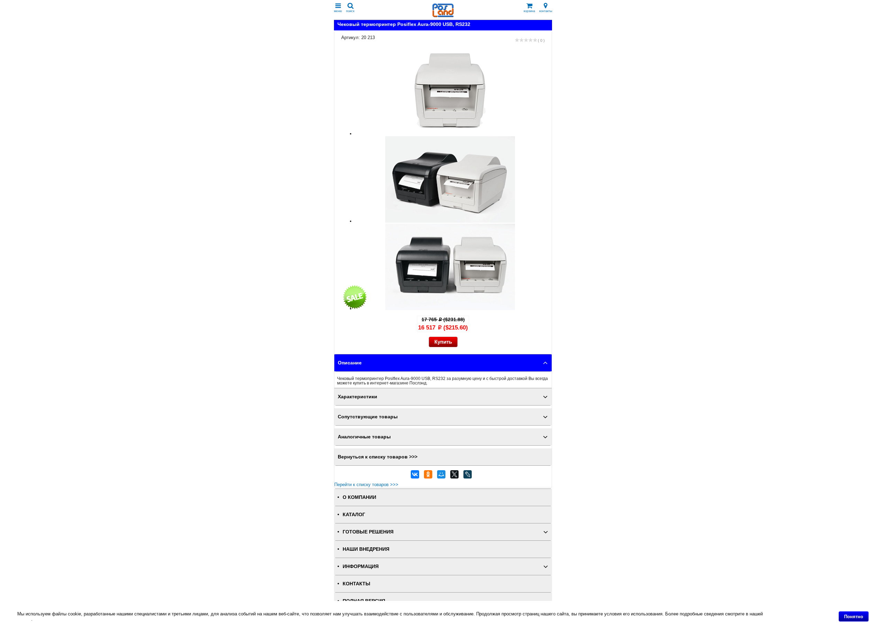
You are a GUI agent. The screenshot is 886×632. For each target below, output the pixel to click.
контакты (545, 11)
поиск (350, 11)
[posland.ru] (443, 15)
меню (338, 11)
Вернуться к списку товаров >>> (377, 456)
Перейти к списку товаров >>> (366, 484)
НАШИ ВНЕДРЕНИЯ (366, 549)
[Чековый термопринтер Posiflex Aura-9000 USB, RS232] (450, 133)
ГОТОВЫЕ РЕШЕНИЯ (368, 532)
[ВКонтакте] (415, 476)
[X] (454, 476)
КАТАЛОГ (354, 514)
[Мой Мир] (441, 476)
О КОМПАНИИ (359, 497)
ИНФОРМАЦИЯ (361, 566)
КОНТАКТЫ (356, 583)
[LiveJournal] (467, 476)
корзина (529, 11)
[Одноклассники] (428, 476)
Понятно (853, 616)
